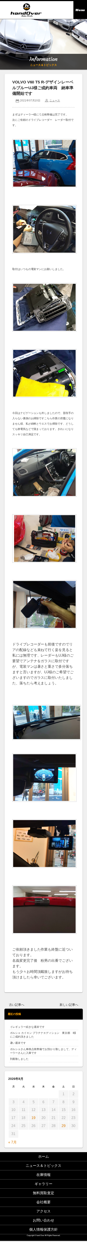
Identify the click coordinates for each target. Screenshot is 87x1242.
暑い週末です (18, 1042)
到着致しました (19, 1059)
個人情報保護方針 (43, 1229)
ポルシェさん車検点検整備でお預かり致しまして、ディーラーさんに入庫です (43, 1051)
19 (33, 1118)
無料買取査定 (43, 1193)
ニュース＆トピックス (43, 1165)
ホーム (43, 1156)
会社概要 (43, 1202)
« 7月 (12, 1142)
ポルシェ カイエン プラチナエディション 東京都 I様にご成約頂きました (43, 1034)
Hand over (26, 10)
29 (64, 1126)
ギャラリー (43, 1184)
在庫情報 (43, 1175)
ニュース (54, 100)
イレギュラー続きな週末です (27, 1026)
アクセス (43, 1211)
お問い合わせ (43, 1220)
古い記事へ (17, 1004)
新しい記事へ (69, 1004)
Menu (80, 10)
